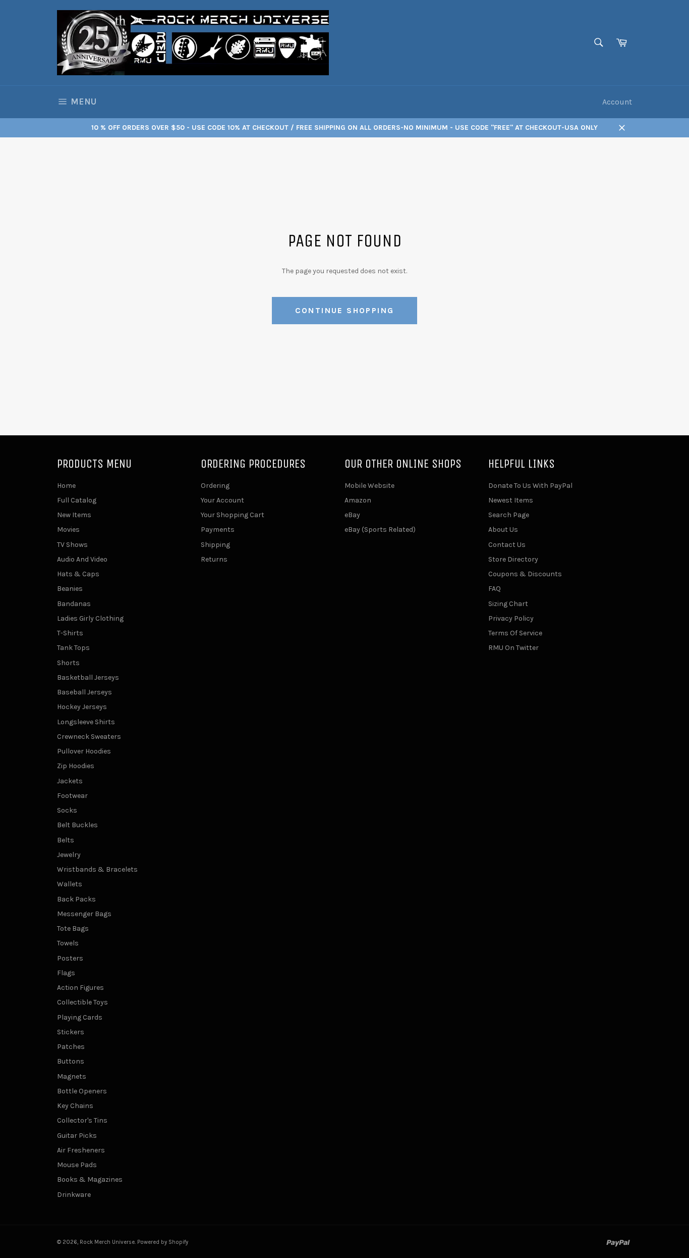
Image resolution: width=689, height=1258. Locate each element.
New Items (74, 515)
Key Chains (75, 1105)
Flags (66, 973)
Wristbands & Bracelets (97, 869)
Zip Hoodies (75, 766)
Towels (68, 943)
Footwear (72, 795)
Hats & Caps (78, 574)
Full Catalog (76, 500)
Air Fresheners (81, 1150)
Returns (214, 559)
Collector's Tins (82, 1120)
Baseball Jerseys (84, 692)
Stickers (70, 1032)
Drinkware (74, 1194)
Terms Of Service (515, 633)
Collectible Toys (82, 1002)
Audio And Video (82, 559)
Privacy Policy (511, 618)
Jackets (70, 781)
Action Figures (80, 987)
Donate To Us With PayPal (530, 485)
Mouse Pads (77, 1165)
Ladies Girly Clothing (90, 618)
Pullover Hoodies (84, 751)
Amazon (357, 500)
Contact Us (507, 544)
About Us (503, 529)
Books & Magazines (90, 1179)
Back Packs (76, 899)
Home (66, 485)
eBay (352, 515)
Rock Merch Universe (107, 1242)
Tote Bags (73, 928)
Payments (218, 529)
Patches (71, 1046)
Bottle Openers (82, 1091)
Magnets (71, 1076)
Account (617, 102)
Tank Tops (73, 647)
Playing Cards (79, 1017)
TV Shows (72, 544)
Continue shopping (344, 310)
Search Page (508, 515)
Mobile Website (369, 485)
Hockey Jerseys (82, 706)
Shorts (68, 663)
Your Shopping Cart (232, 515)
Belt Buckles (77, 825)
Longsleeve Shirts (86, 722)
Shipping (215, 544)
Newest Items (510, 500)
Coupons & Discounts (525, 574)
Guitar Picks (77, 1135)
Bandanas (74, 603)
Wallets (69, 884)
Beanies (70, 588)
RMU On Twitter (513, 647)
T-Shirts (70, 633)
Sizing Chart (508, 603)
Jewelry (69, 854)
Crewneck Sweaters (89, 736)
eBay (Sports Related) (380, 529)
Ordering (215, 485)
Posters (70, 958)
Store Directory (513, 559)
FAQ (494, 588)
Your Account (222, 500)
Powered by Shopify (162, 1242)
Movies (68, 529)
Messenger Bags (84, 914)
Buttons (70, 1061)
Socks (67, 810)
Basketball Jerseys (88, 677)
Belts (65, 840)
